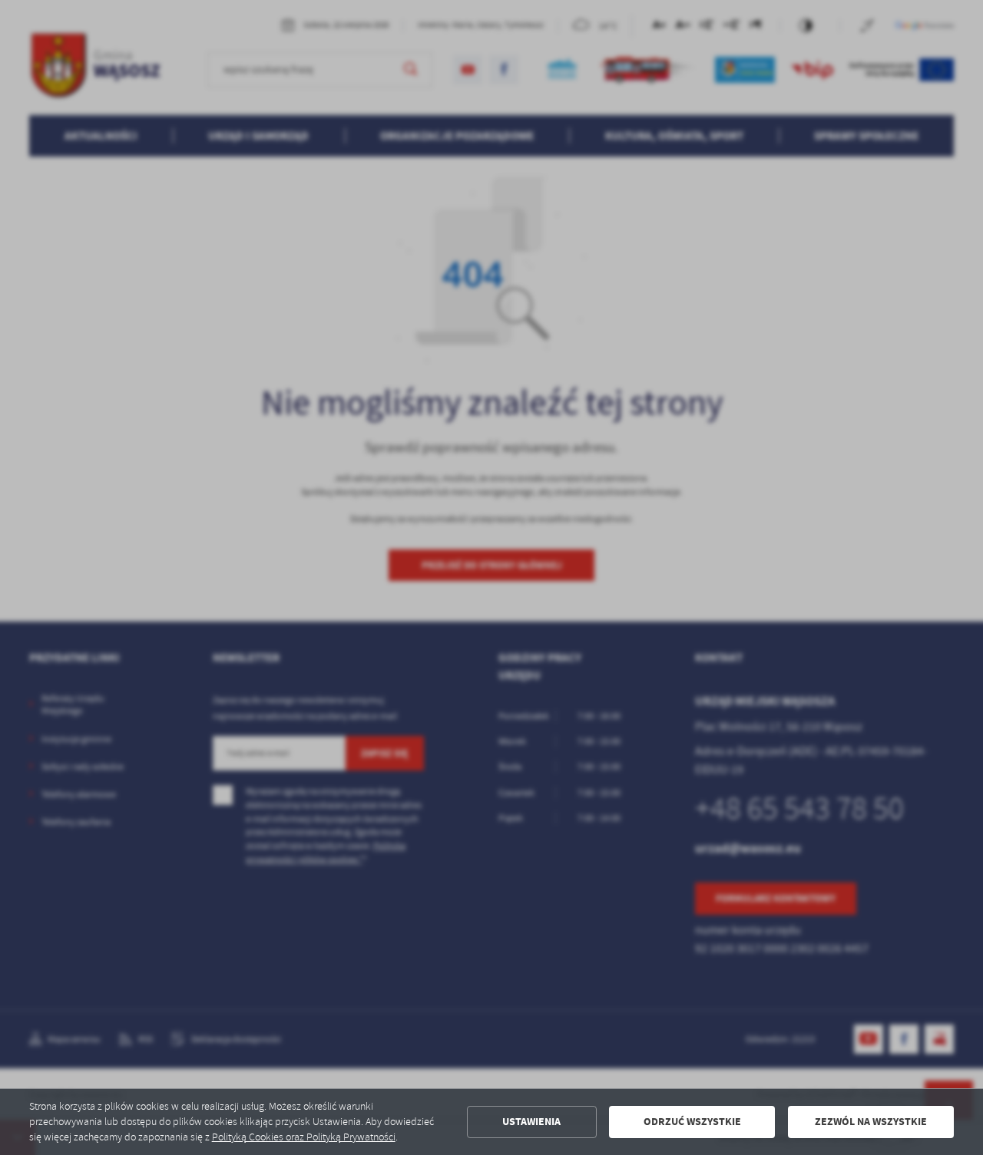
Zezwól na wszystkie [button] (871, 1121)
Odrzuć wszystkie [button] (692, 1121)
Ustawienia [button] (531, 1121)
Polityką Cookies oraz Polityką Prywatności (304, 1136)
